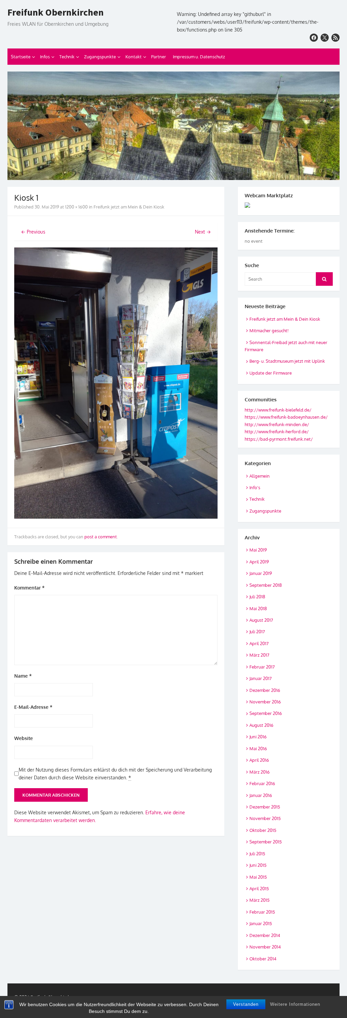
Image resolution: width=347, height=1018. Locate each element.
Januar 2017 (260, 678)
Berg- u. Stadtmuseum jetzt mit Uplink (287, 361)
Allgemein (259, 476)
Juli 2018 (257, 596)
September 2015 (265, 841)
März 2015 (259, 900)
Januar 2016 (260, 795)
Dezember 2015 (264, 807)
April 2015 (259, 888)
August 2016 (261, 725)
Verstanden (246, 1004)
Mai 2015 (258, 877)
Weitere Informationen (295, 1004)
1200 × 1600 (76, 206)
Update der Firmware (270, 373)
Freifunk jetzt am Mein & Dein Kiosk (129, 206)
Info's (254, 487)
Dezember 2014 (264, 935)
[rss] (335, 38)
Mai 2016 (258, 748)
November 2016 (265, 701)
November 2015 (265, 818)
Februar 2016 (262, 783)
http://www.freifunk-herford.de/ (277, 431)
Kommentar (29, 588)
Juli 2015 (257, 853)
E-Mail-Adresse (33, 707)
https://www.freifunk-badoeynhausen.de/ (286, 417)
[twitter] (325, 38)
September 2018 (265, 585)
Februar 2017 (262, 667)
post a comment (100, 536)
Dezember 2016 (264, 690)
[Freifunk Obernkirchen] (173, 126)
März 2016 (259, 772)
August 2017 (261, 620)
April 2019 (259, 561)
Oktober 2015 (262, 830)
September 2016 (265, 713)
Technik (67, 56)
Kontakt (133, 56)
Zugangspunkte (100, 56)
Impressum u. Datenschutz (199, 56)
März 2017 (259, 655)
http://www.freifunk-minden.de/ (277, 424)
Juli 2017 (257, 631)
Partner (158, 56)
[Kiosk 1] (116, 517)
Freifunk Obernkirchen (55, 12)
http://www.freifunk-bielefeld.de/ (278, 410)
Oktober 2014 (263, 958)
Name (23, 676)
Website (23, 738)
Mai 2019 (258, 550)
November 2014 (265, 947)
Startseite (20, 56)
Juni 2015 (257, 865)
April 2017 (259, 643)
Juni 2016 (258, 736)
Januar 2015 (260, 923)
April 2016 (259, 760)
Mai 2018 (258, 608)
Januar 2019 (260, 573)
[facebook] (314, 38)
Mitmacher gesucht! (269, 330)
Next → (203, 232)
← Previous (33, 232)
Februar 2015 (262, 912)
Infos (45, 56)
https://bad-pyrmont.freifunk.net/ (279, 439)
